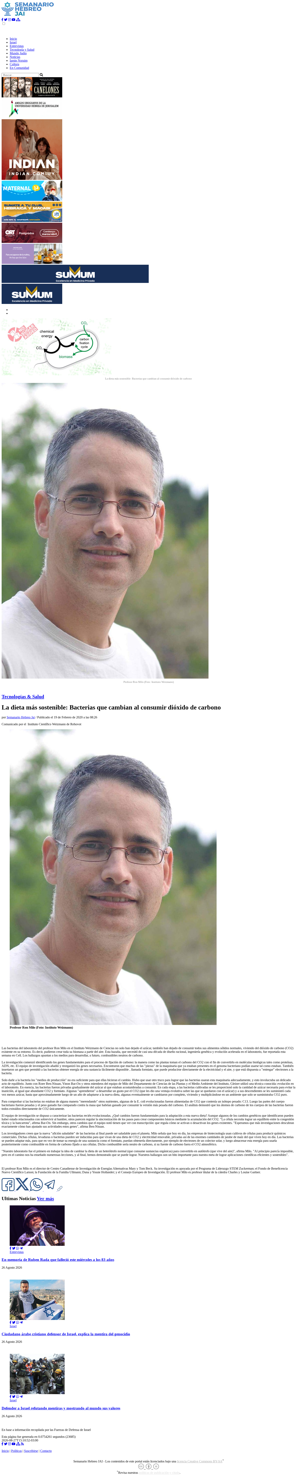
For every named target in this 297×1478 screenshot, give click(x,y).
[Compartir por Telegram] (50, 1190)
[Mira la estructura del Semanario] (18, 19)
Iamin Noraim (18, 60)
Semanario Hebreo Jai (21, 717)
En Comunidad (19, 68)
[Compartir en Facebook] (10, 1248)
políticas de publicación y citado (159, 1473)
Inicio (13, 38)
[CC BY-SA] (148, 1466)
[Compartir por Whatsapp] (17, 1248)
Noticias (15, 57)
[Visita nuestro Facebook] (2, 19)
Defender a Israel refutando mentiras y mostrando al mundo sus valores (61, 1408)
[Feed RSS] (22, 1444)
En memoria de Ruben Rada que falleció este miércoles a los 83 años (58, 1260)
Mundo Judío (18, 53)
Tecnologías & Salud (23, 696)
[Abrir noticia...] (37, 1244)
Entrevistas (17, 46)
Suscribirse (31, 1451)
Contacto (46, 1451)
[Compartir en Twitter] (13, 1248)
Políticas (16, 1451)
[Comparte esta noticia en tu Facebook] (8, 1190)
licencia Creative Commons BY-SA (199, 1461)
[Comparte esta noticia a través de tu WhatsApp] (37, 1190)
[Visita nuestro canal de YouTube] (13, 19)
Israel (13, 42)
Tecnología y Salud (22, 49)
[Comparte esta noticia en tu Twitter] (22, 1190)
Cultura (14, 64)
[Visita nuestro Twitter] (5, 19)
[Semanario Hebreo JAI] (28, 16)
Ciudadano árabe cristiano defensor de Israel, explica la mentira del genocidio (66, 1334)
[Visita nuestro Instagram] (9, 19)
